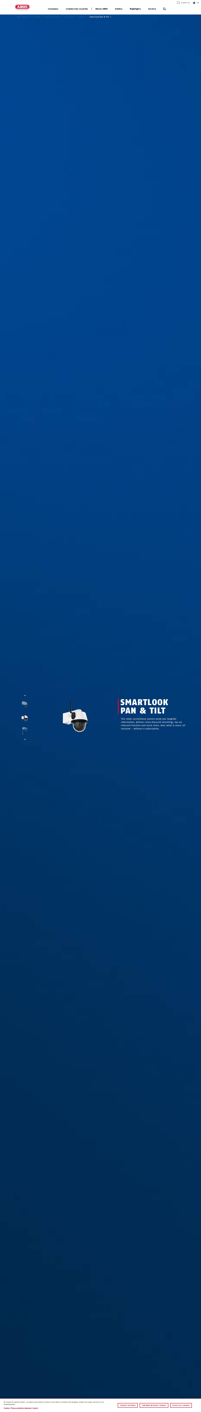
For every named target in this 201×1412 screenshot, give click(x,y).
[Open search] (164, 10)
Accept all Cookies (181, 1405)
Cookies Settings (128, 1405)
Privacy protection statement (21, 1408)
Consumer (53, 9)
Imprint (35, 1408)
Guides (118, 9)
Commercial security (77, 9)
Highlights (135, 9)
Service (152, 9)
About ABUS (101, 9)
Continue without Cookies (154, 1405)
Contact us (185, 3)
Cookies (7, 1408)
